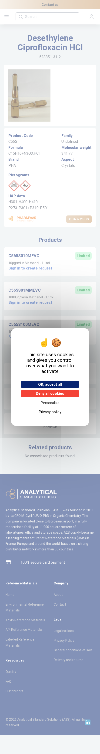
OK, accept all (50, 384)
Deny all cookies (50, 393)
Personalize (50, 403)
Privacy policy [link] (50, 412)
